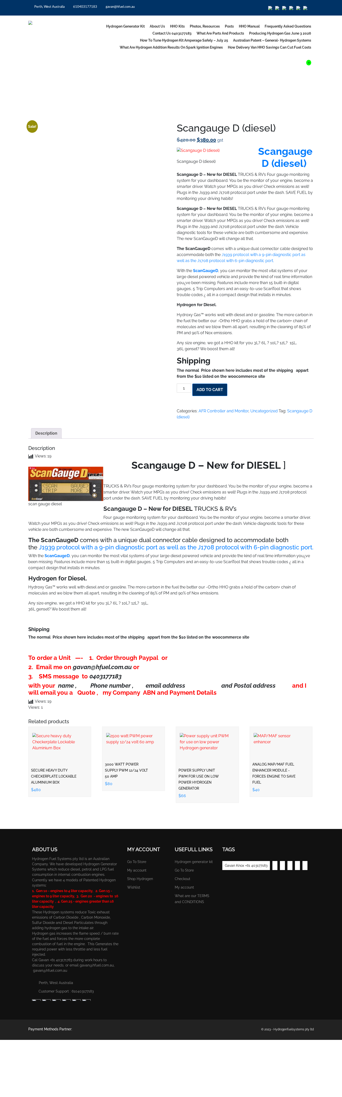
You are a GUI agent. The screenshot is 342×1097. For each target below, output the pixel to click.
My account (136, 870)
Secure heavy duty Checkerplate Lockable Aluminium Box (53, 776)
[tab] (46, 433)
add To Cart (61, 743)
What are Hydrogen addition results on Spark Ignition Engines (171, 47)
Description (46, 433)
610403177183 (84, 7)
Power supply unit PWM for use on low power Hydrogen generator (199, 779)
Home (33, 115)
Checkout (182, 879)
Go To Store (136, 862)
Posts (229, 26)
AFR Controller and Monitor (223, 411)
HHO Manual (249, 26)
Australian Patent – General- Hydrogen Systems (272, 40)
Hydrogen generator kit (125, 26)
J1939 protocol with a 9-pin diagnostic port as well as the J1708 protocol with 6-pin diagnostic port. (175, 547)
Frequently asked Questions (288, 26)
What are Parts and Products (220, 33)
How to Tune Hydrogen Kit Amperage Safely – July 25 (184, 40)
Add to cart (210, 389)
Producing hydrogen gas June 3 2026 (280, 33)
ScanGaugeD (205, 270)
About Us (157, 26)
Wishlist (133, 887)
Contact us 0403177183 (172, 33)
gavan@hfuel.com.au (120, 7)
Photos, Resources (205, 26)
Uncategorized (56, 115)
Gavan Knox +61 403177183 (246, 866)
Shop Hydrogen (140, 879)
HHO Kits (177, 26)
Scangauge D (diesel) (285, 157)
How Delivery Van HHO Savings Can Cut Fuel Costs (269, 47)
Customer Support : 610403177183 (66, 991)
